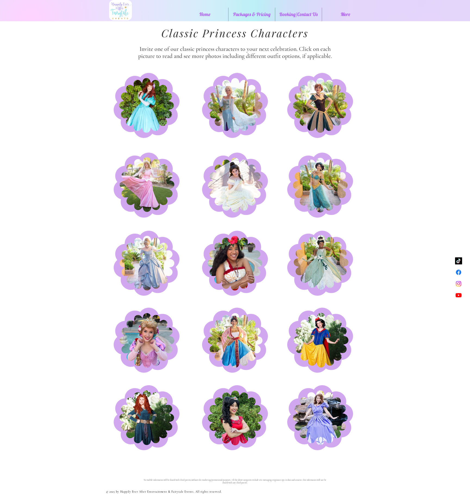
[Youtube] (458, 295)
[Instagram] (458, 283)
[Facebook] (458, 272)
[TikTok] (458, 260)
